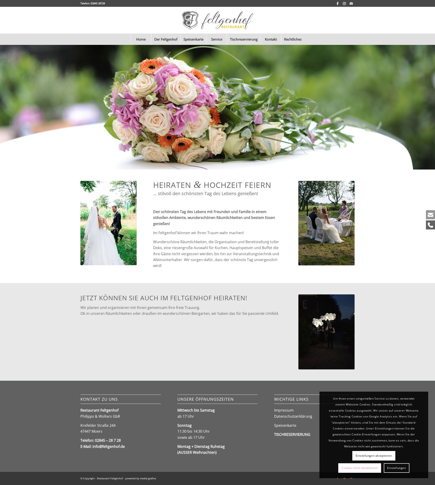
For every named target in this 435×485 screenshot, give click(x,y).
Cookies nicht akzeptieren (359, 468)
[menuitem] (141, 39)
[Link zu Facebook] (337, 3)
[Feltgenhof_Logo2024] (217, 20)
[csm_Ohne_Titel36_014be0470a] (326, 331)
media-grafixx (148, 478)
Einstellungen (396, 468)
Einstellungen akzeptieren (374, 456)
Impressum (284, 410)
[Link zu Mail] (351, 3)
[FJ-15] (108, 223)
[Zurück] (4, 107)
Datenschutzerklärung (293, 416)
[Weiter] (431, 107)
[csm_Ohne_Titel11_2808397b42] (326, 223)
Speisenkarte (285, 425)
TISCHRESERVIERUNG (292, 434)
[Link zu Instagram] (344, 3)
